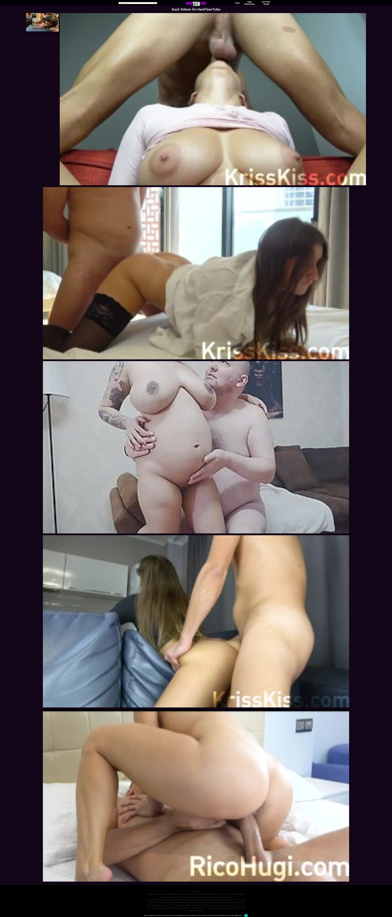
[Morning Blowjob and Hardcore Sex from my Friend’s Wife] (196, 881)
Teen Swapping (249, 3)
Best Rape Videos (171, 894)
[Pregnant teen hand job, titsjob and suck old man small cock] (196, 533)
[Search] (154, 3)
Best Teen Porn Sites (209, 894)
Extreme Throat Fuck (155, 894)
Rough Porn (183, 894)
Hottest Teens (266, 3)
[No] (389, 915)
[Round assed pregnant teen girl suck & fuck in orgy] (42, 31)
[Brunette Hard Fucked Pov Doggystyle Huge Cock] (196, 359)
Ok (246, 915)
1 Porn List (222, 894)
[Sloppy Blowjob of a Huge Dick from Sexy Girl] (213, 185)
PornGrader (213, 897)
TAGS (237, 3)
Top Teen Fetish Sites (236, 894)
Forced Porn (194, 894)
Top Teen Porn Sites (200, 897)
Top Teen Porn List (166, 897)
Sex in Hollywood (226, 897)
